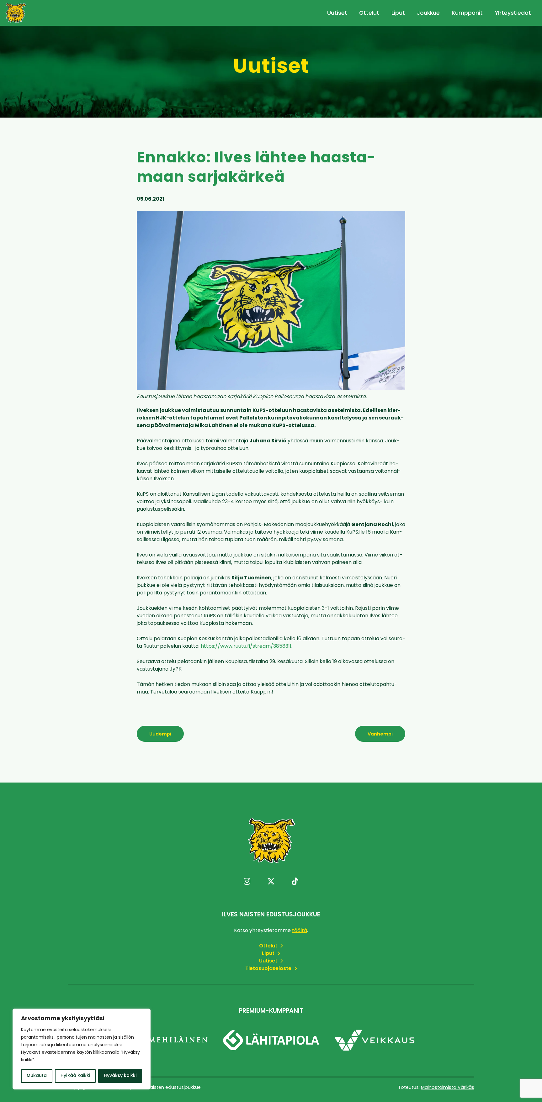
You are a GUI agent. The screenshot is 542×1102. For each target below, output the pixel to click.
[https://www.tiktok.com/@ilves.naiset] (295, 882)
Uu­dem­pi (160, 734)
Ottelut (369, 13)
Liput (398, 13)
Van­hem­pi (380, 734)
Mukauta (37, 1075)
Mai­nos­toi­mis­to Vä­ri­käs (447, 1087)
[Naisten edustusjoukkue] (16, 12)
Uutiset (337, 13)
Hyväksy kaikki (120, 1075)
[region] (82, 1049)
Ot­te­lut (269, 946)
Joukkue (428, 13)
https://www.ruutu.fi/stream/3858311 (246, 646)
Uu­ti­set (269, 961)
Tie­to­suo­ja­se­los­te (269, 968)
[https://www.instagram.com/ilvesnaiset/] (247, 882)
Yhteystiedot (513, 13)
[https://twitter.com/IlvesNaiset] (271, 882)
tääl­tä (299, 930)
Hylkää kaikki (75, 1075)
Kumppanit (467, 13)
